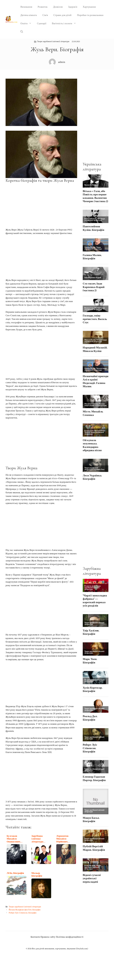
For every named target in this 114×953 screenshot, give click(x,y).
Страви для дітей (62, 15)
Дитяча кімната (28, 15)
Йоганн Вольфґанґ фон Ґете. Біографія (24, 909)
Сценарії (41, 23)
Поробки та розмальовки (90, 15)
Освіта (24, 23)
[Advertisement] (41, 205)
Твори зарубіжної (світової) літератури (53, 41)
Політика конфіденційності (69, 936)
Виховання (26, 6)
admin (61, 62)
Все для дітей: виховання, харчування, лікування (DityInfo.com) (60, 948)
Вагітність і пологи (62, 23)
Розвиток (43, 6)
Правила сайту (47, 936)
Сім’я (45, 15)
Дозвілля (58, 6)
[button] (22, 32)
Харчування (89, 6)
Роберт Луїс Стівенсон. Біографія (22, 912)
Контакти (35, 936)
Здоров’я (72, 6)
